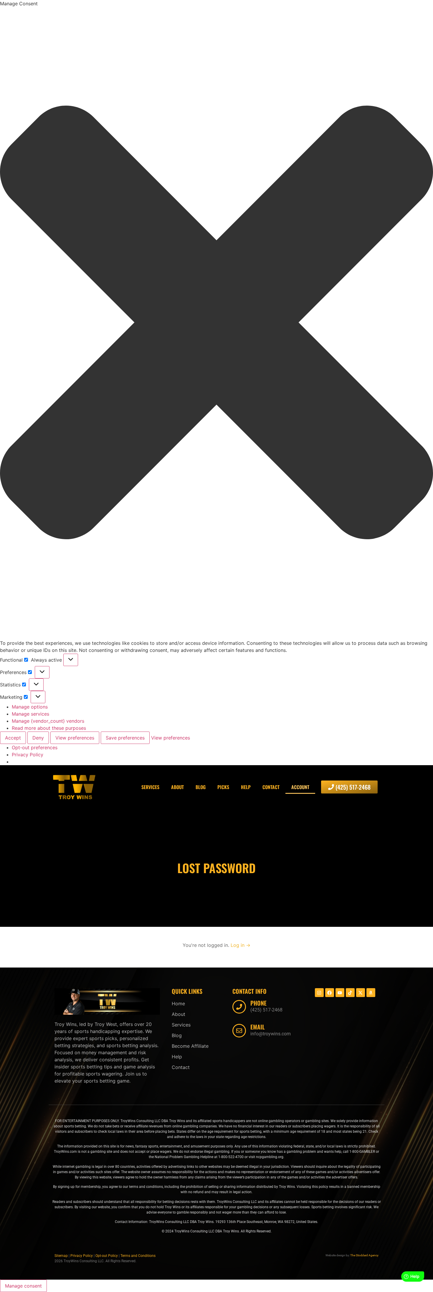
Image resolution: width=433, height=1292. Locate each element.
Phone (258, 1002)
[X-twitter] (360, 992)
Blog (201, 787)
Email (257, 1026)
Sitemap (61, 1256)
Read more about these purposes (49, 728)
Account (300, 787)
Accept (13, 738)
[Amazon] (370, 992)
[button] (216, 323)
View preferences (74, 738)
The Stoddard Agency (364, 1255)
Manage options (30, 707)
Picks (223, 787)
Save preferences (125, 738)
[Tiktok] (350, 992)
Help (246, 787)
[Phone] (239, 1007)
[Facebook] (329, 992)
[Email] (239, 1030)
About (177, 787)
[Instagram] (319, 992)
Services (150, 787)
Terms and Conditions (138, 1256)
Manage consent (23, 1286)
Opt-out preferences (34, 747)
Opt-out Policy (106, 1256)
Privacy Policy (27, 755)
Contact (271, 787)
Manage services (30, 714)
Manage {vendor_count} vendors (48, 721)
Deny (38, 738)
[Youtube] (340, 992)
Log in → (240, 945)
